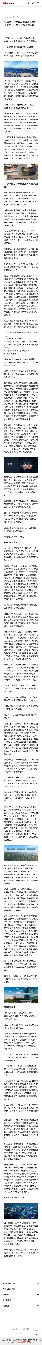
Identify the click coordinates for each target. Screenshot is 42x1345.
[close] (40, 1340)
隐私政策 (19, 1333)
